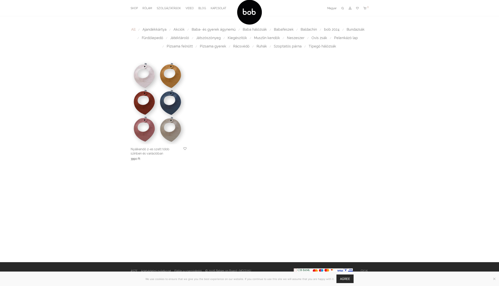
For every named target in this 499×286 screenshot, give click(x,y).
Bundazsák (356, 29)
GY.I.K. (364, 270)
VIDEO (190, 8)
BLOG (202, 8)
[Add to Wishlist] (185, 149)
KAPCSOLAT (218, 8)
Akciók (179, 29)
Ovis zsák (319, 38)
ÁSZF (134, 271)
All (133, 29)
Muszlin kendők (267, 38)
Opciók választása (140, 158)
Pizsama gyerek (213, 46)
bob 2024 (332, 29)
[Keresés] (342, 8)
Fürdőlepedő (152, 38)
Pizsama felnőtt (180, 46)
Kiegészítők (237, 38)
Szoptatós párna (288, 46)
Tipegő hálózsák (322, 46)
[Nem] (494, 279)
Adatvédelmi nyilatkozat (156, 271)
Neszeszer (295, 38)
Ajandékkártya (154, 29)
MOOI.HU (245, 270)
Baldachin (309, 29)
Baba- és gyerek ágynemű (214, 29)
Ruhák (262, 46)
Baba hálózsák (255, 29)
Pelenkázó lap (346, 38)
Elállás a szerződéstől (188, 271)
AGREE (345, 279)
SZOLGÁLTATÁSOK (169, 8)
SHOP (134, 8)
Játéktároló (179, 38)
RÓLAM (147, 8)
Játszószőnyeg (208, 38)
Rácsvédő (241, 46)
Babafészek (284, 29)
